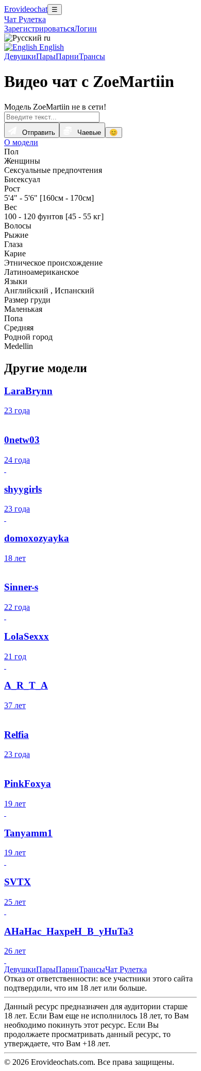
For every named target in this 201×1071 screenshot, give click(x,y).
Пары (46, 56)
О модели (21, 142)
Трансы (92, 56)
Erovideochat (25, 9)
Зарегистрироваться (39, 28)
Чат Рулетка (25, 19)
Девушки (20, 56)
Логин (85, 28)
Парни (67, 56)
